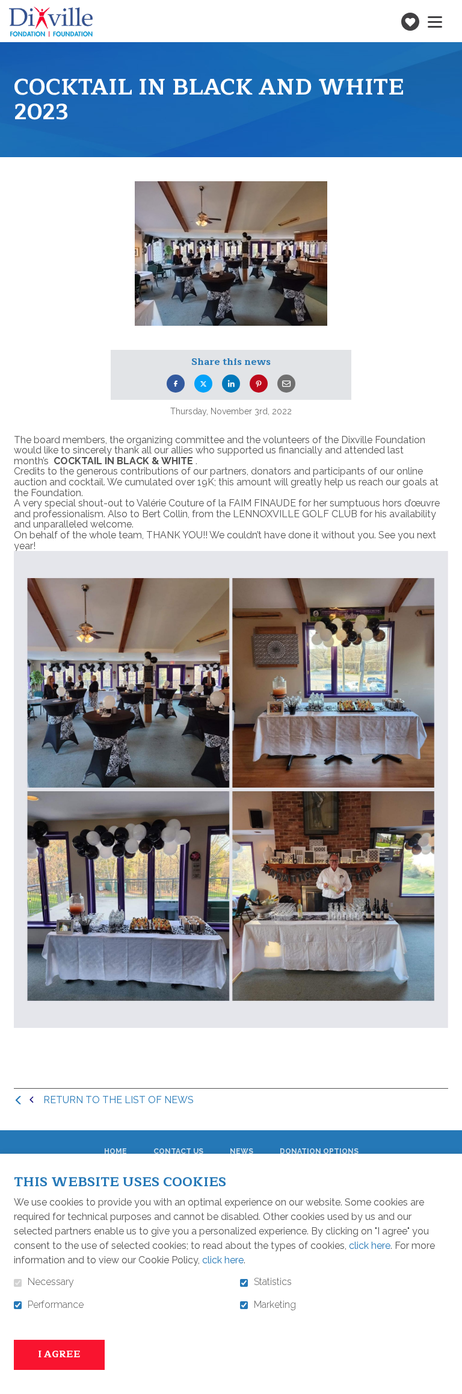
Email (286, 384)
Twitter (203, 384)
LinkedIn (231, 384)
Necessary (51, 1282)
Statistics (273, 1282)
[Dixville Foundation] (51, 22)
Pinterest (259, 384)
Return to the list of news (118, 1100)
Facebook (176, 384)
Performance (56, 1304)
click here (369, 1245)
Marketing (275, 1304)
